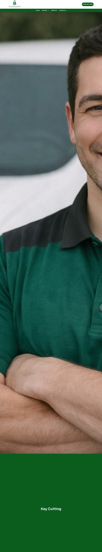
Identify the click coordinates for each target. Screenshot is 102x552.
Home (38, 10)
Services (44, 10)
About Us (54, 10)
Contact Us (62, 10)
